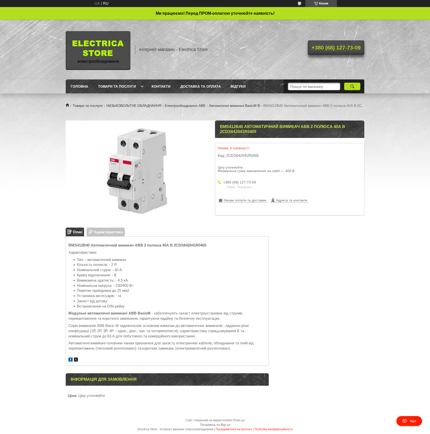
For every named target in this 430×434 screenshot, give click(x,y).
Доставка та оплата (200, 86)
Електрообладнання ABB (185, 106)
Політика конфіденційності (274, 429)
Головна (79, 86)
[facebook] (70, 360)
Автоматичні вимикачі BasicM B (234, 106)
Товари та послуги (117, 86)
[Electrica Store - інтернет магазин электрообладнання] (98, 49)
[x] (76, 360)
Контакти (161, 86)
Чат (413, 421)
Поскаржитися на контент (234, 429)
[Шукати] (352, 86)
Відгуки (238, 86)
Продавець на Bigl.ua (215, 425)
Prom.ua (239, 420)
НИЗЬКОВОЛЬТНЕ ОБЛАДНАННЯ (133, 106)
